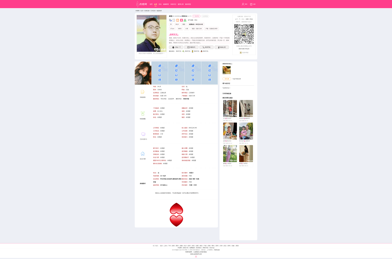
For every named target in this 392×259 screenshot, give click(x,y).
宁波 (205, 245)
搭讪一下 (178, 47)
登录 (246, 4)
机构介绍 (185, 247)
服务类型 (188, 4)
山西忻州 (247, 141)
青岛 (213, 245)
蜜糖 (224, 163)
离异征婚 (217, 250)
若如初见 (241, 118)
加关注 (197, 16)
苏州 (217, 245)
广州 (169, 245)
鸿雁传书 (192, 47)
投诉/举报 (245, 52)
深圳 (173, 245)
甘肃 (197, 28)
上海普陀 (228, 163)
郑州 (229, 245)
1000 (247, 19)
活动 (160, 4)
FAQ (251, 19)
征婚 (162, 193)
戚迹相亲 (159, 10)
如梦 (224, 141)
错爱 (240, 163)
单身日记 (173, 4)
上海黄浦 (244, 163)
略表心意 (223, 47)
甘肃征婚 (146, 10)
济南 (209, 245)
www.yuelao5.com (196, 254)
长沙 (185, 245)
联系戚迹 (178, 193)
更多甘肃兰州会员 (244, 48)
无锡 (233, 245)
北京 (161, 245)
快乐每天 (241, 141)
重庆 (177, 245)
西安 (237, 245)
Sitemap (211, 247)
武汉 (225, 245)
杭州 (189, 245)
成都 (181, 245)
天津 (221, 245)
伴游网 (180, 247)
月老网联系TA (193, 193)
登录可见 (178, 51)
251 (190, 16)
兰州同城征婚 (227, 93)
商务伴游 (205, 247)
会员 (155, 4)
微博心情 (181, 4)
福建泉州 (247, 118)
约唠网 (137, 10)
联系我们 (199, 247)
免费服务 (192, 247)
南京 (201, 245)
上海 (165, 245)
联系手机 (207, 47)
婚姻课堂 (166, 4)
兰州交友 (153, 10)
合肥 (197, 245)
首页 (151, 4)
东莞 (193, 245)
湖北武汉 (228, 141)
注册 (254, 4)
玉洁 (224, 118)
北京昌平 (228, 118)
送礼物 (227, 79)
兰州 (200, 28)
